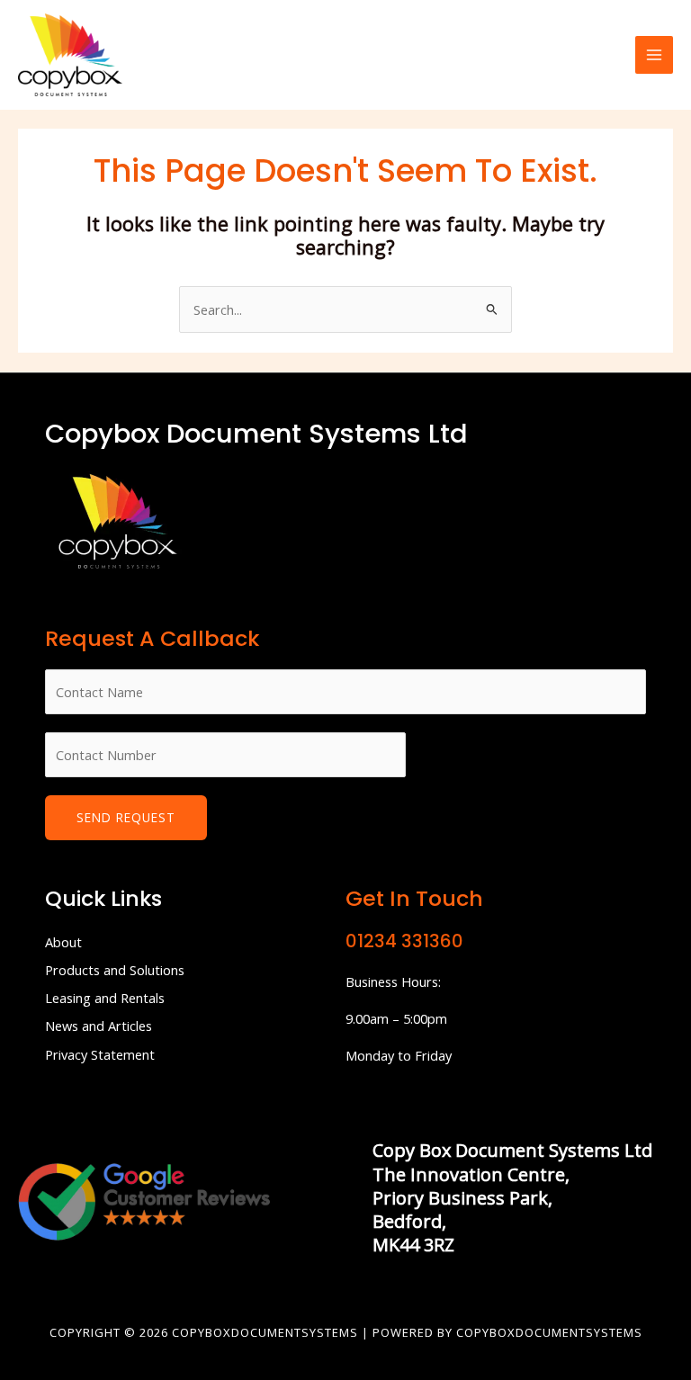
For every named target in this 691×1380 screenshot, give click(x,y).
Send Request (125, 817)
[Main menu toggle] (654, 55)
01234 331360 (404, 941)
